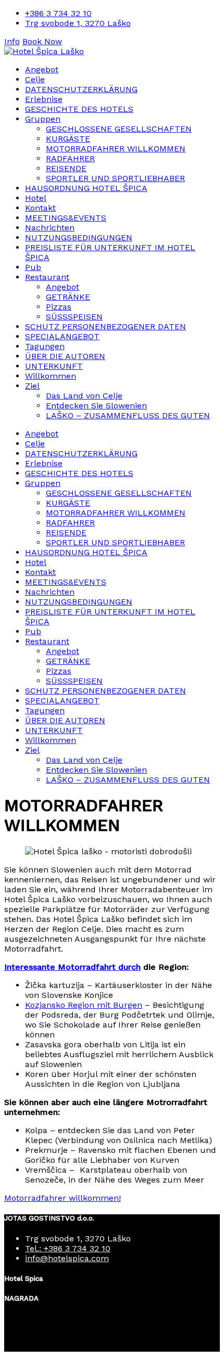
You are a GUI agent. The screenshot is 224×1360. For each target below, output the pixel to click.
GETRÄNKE (68, 297)
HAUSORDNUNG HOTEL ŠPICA (86, 188)
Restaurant (47, 277)
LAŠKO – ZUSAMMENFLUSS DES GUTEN (128, 415)
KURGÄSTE (68, 139)
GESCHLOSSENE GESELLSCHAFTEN (119, 129)
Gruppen (42, 119)
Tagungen (45, 346)
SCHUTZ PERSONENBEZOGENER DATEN (105, 326)
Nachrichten (49, 228)
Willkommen (50, 376)
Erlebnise (44, 99)
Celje (35, 79)
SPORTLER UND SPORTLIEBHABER (115, 178)
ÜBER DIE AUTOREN (65, 356)
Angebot (41, 69)
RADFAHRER (70, 158)
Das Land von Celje (84, 396)
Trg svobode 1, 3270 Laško (78, 23)
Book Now (42, 41)
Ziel (32, 386)
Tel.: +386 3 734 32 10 (67, 1248)
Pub (33, 267)
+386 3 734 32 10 (58, 13)
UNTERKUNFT (54, 366)
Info (12, 41)
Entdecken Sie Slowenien (96, 405)
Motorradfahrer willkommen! (62, 1198)
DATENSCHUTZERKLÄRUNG (81, 89)
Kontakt (40, 208)
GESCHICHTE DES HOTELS (79, 109)
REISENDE (66, 168)
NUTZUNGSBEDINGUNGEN (78, 237)
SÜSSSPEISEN (74, 317)
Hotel (35, 198)
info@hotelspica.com (67, 1258)
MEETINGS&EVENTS (65, 218)
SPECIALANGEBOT (62, 336)
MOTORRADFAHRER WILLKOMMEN (115, 148)
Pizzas (58, 307)
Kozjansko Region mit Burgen (83, 1005)
